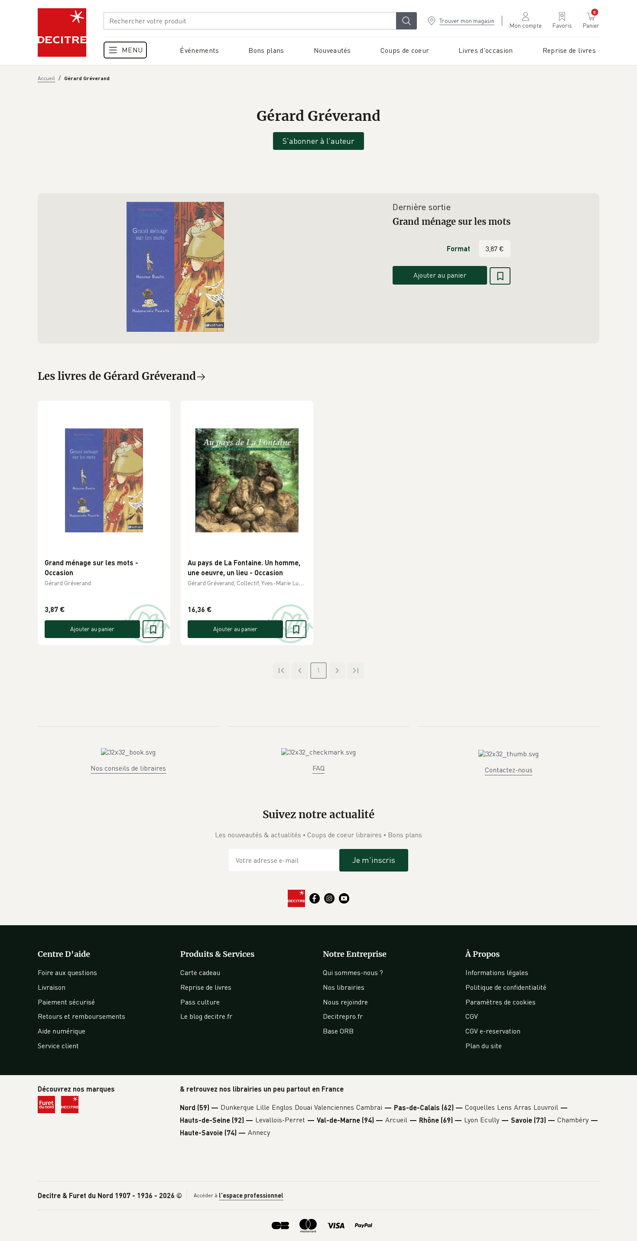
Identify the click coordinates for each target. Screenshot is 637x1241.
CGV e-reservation (492, 1031)
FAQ (318, 768)
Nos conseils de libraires (128, 768)
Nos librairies (343, 987)
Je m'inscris (373, 860)
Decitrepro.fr (343, 1016)
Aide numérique (61, 1031)
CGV (471, 1016)
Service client (58, 1045)
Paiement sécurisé (66, 1002)
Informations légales (496, 972)
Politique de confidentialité (505, 987)
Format (458, 248)
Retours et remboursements (81, 1016)
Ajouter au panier (439, 275)
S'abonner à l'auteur (318, 141)
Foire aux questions (67, 972)
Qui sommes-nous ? (353, 972)
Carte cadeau (200, 972)
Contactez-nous (509, 769)
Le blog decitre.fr (206, 1016)
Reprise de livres (205, 987)
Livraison (51, 987)
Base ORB (338, 1031)
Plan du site (483, 1045)
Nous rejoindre (345, 1002)
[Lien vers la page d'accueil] (62, 32)
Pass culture (200, 1002)
